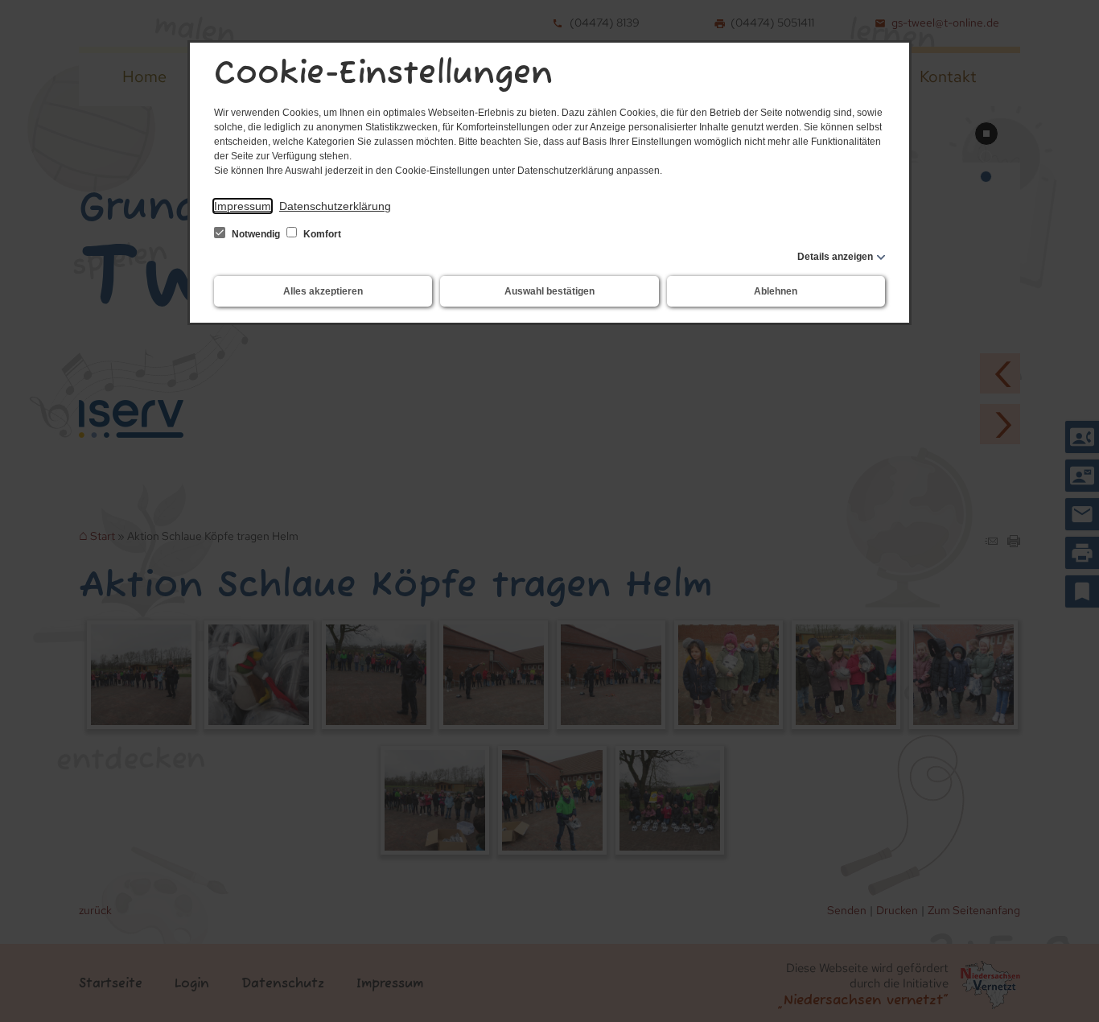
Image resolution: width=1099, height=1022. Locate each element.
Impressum (242, 206)
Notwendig (255, 234)
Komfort (321, 234)
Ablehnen (775, 291)
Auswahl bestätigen (549, 291)
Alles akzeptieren (323, 291)
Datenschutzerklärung (335, 206)
